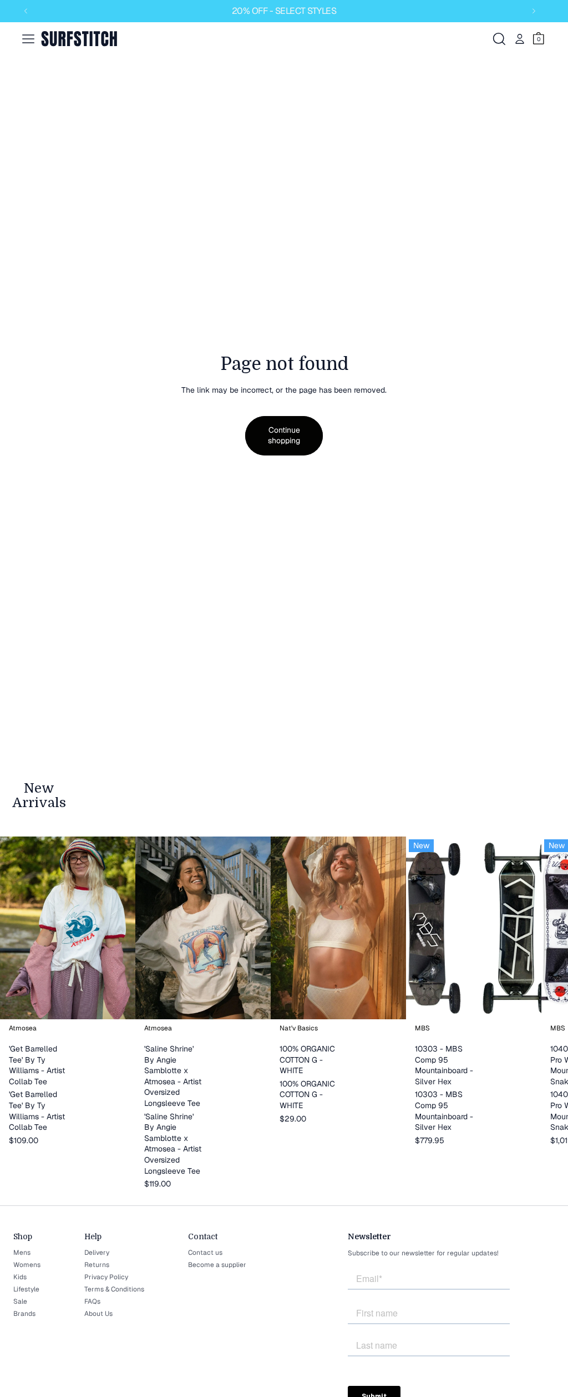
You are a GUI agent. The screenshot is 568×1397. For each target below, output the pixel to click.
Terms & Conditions (114, 1289)
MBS (422, 1028)
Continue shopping (284, 435)
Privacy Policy (106, 1277)
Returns (96, 1264)
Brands (24, 1313)
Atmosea (23, 1028)
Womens (26, 1264)
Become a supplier (217, 1264)
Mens (22, 1252)
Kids (20, 1277)
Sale (20, 1301)
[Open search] (499, 39)
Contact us (205, 1252)
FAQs (92, 1301)
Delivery (96, 1252)
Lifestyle (26, 1289)
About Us (98, 1313)
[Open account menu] (520, 39)
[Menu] (28, 39)
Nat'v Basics (299, 1028)
